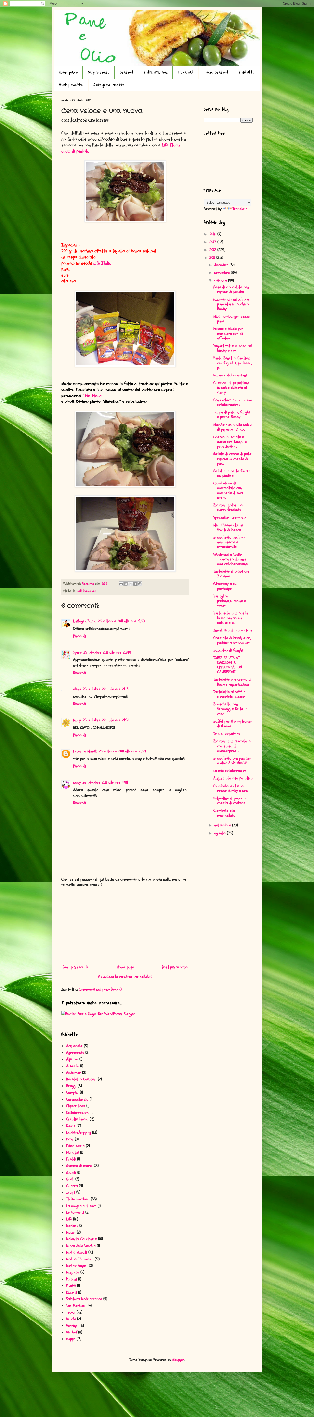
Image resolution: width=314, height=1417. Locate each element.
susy (77, 782)
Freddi (71, 1159)
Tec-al (70, 1312)
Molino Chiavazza (79, 1259)
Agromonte (75, 1052)
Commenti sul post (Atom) (100, 989)
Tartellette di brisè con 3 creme (231, 574)
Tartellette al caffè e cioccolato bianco (229, 694)
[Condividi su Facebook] (135, 583)
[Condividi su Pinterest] (139, 583)
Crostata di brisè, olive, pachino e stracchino (232, 640)
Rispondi (79, 636)
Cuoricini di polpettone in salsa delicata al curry (231, 387)
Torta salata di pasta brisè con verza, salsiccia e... (230, 617)
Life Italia (103, 263)
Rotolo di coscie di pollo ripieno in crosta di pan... (232, 458)
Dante (70, 1125)
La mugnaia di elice (81, 1206)
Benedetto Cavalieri (81, 1079)
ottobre (221, 280)
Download (185, 72)
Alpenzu (72, 1059)
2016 (213, 234)
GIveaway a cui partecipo (225, 586)
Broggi (71, 1086)
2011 (212, 257)
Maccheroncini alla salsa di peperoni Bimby (232, 427)
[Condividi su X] (130, 583)
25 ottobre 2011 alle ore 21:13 (105, 689)
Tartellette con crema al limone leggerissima (232, 682)
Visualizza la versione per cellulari (125, 976)
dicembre (222, 264)
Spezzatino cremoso (229, 517)
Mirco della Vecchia (81, 1245)
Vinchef (71, 1332)
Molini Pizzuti (76, 1252)
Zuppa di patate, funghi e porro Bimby (231, 415)
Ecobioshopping (78, 1132)
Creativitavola (77, 1119)
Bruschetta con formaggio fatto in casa (230, 709)
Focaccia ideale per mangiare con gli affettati (228, 333)
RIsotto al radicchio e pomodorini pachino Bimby (231, 304)
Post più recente (76, 967)
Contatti (246, 72)
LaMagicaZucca (84, 621)
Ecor (70, 1139)
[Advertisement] (125, 926)
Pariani (71, 1279)
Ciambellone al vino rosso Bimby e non (230, 788)
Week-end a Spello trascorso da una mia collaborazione (230, 559)
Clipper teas (75, 1106)
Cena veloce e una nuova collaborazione (232, 402)
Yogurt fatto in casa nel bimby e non (232, 348)
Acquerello (74, 1046)
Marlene (72, 1225)
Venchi (71, 1319)
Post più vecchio (175, 967)
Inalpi (70, 1192)
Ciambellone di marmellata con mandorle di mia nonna (228, 490)
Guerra (72, 1185)
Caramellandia (77, 1099)
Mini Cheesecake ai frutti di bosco (228, 527)
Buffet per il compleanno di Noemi (232, 724)
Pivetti (71, 1285)
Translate (240, 209)
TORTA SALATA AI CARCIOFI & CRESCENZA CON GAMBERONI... (227, 665)
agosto (220, 833)
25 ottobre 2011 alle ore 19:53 (121, 621)
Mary (77, 720)
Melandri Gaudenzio (81, 1239)
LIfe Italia (94, 396)
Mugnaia (72, 1272)
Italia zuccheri (78, 1199)
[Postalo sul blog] (125, 583)
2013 (213, 242)
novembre (222, 272)
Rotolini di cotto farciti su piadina (231, 473)
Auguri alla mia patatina (233, 778)
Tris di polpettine (226, 733)
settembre (223, 825)
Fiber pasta (75, 1146)
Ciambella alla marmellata (224, 813)
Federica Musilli (85, 751)
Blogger (178, 1359)
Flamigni (72, 1152)
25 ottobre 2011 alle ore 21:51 (105, 720)
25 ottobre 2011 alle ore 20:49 (107, 652)
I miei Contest (216, 72)
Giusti (71, 1172)
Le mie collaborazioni (230, 770)
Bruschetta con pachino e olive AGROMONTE (232, 761)
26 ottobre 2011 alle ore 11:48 (105, 782)
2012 (213, 250)
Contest (127, 72)
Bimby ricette (71, 85)
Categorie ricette (109, 85)
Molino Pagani (77, 1265)
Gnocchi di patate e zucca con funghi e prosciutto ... (230, 441)
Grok (70, 1179)
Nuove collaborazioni (230, 375)
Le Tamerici (75, 1212)
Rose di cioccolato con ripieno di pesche (231, 289)
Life (69, 1219)
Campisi (72, 1092)
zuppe (70, 1339)
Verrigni (72, 1325)
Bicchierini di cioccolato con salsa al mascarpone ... (232, 746)
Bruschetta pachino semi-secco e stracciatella (229, 542)
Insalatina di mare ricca (232, 630)
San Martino (75, 1305)
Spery (77, 652)
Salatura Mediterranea (84, 1299)
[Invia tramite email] (121, 583)
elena (77, 689)
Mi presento (98, 72)
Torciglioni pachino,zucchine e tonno (229, 600)
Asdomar (73, 1072)
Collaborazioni (156, 72)
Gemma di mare (79, 1165)
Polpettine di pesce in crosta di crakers (229, 801)
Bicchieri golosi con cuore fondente (228, 507)
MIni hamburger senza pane (231, 319)
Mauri (71, 1232)
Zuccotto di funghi (228, 650)
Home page (68, 72)
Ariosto (72, 1066)
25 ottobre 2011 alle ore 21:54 (122, 751)
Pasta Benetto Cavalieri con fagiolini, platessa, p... (232, 362)
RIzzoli (71, 1292)
